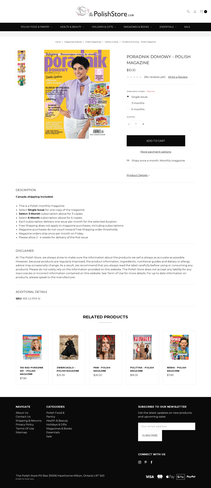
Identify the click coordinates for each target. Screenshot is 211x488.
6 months (138, 109)
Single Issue (139, 96)
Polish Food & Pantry (35, 26)
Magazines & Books (137, 26)
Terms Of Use (25, 428)
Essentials (167, 26)
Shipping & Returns (29, 420)
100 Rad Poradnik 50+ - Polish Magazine (31, 371)
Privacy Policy (25, 424)
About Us (22, 412)
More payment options (156, 151)
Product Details (137, 175)
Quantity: (131, 117)
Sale (187, 26)
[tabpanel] (32, 357)
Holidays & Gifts (103, 26)
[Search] (188, 11)
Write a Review (178, 77)
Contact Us (23, 416)
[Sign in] (195, 11)
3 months (137, 103)
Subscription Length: (141, 91)
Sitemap (21, 432)
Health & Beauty (71, 26)
